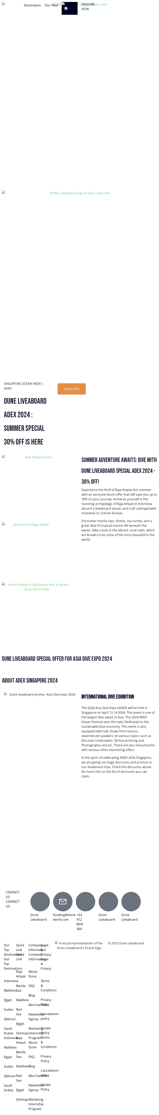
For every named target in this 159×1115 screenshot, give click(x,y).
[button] (32, 5)
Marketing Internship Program (36, 1033)
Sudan (8, 1009)
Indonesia (11, 981)
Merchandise (38, 1005)
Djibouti (10, 1019)
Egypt (8, 1000)
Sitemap (22, 1033)
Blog (32, 995)
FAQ (31, 986)
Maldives (10, 990)
